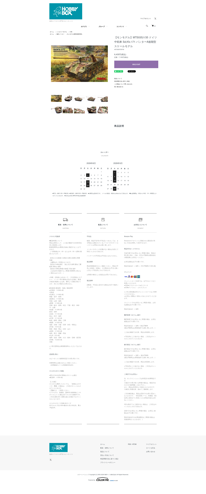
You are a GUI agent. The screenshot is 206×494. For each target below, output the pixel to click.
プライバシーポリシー (107, 462)
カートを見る (150, 448)
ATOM (134, 444)
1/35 (71, 32)
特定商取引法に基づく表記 (122, 81)
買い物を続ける (118, 87)
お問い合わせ (150, 451)
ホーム (52, 32)
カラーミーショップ (83, 474)
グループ (102, 26)
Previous (54, 63)
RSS (129, 444)
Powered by (91, 480)
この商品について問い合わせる (123, 84)
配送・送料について (107, 448)
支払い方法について (107, 455)
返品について (118, 78)
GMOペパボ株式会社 (110, 474)
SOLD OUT (136, 64)
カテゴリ (84, 26)
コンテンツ (120, 26)
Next (104, 63)
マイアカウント (145, 18)
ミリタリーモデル (62, 32)
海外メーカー (60, 34)
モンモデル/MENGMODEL (74, 34)
